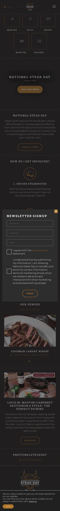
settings (33, 501)
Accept (8, 506)
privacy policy (40, 250)
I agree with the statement (30, 252)
